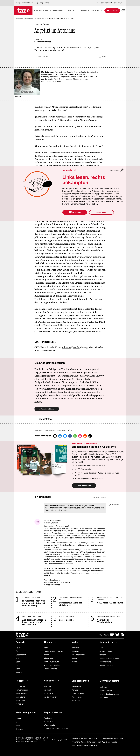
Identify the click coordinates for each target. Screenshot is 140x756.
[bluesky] (117, 636)
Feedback (48, 718)
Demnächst (76, 686)
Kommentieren (50, 430)
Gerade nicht (114, 170)
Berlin (18, 665)
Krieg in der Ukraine (52, 665)
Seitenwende (111, 742)
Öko (17, 651)
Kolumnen (40, 18)
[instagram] (122, 636)
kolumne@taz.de (71, 347)
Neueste (96, 497)
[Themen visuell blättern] (101, 10)
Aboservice (48, 721)
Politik (18, 648)
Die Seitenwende (78, 655)
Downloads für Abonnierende (56, 728)
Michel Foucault (50, 669)
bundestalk (20, 686)
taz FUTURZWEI (106, 690)
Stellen (74, 658)
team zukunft (49, 686)
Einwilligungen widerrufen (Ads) (84, 745)
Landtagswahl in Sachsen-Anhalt (54, 653)
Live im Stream (78, 693)
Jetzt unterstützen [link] (46, 409)
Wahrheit (19, 672)
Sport (18, 662)
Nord (18, 669)
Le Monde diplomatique (109, 694)
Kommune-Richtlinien (105, 738)
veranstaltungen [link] (27, 3)
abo (101, 648)
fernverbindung (22, 690)
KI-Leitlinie (118, 738)
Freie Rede (20, 700)
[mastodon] (112, 636)
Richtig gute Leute (51, 662)
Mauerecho (20, 697)
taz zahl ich (104, 655)
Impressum (96, 742)
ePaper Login (49, 725)
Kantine (19, 722)
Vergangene (77, 697)
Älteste (103, 497)
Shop (18, 726)
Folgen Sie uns (104, 635)
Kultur (18, 658)
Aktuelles (75, 648)
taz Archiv (104, 697)
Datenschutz (86, 742)
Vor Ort (75, 690)
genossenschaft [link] (106, 3)
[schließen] (122, 170)
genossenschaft (106, 651)
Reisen (18, 719)
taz (22, 634)
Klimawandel (49, 658)
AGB (104, 742)
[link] (36, 10)
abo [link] (98, 3)
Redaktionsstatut (88, 738)
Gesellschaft (29, 18)
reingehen (20, 704)
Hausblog (76, 651)
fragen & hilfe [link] (44, 3)
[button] (123, 10)
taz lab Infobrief (50, 697)
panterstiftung (105, 662)
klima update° (21, 693)
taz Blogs (103, 687)
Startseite (19, 18)
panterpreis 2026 (107, 665)
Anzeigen (19, 729)
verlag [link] (18, 3)
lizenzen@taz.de (31, 741)
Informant (76, 742)
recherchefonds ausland (109, 658)
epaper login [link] (118, 3)
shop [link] (36, 3)
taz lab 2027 (76, 700)
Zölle (46, 648)
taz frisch (47, 690)
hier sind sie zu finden (59, 510)
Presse (74, 662)
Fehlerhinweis (62, 430)
